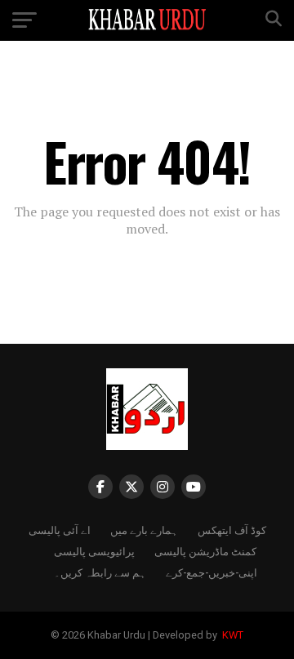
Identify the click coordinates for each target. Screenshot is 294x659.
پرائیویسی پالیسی (94, 551)
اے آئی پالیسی (60, 529)
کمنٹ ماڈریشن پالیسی (205, 551)
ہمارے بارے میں (144, 529)
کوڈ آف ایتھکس (232, 529)
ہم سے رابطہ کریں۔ (100, 572)
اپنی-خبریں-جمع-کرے (211, 572)
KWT (231, 635)
